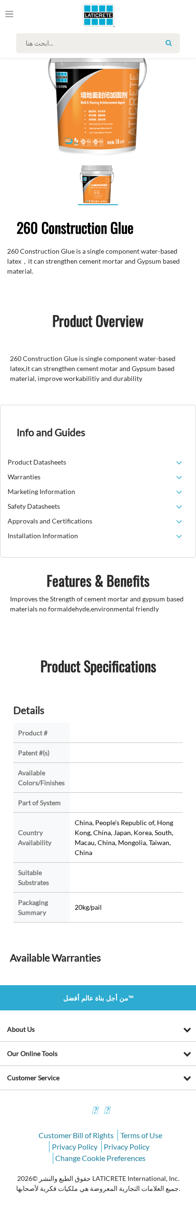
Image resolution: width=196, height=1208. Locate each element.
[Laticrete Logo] (85, 15)
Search (169, 43)
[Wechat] (106, 1111)
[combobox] (100, 43)
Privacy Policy (75, 1146)
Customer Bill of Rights (76, 1135)
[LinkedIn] (95, 1111)
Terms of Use (141, 1135)
